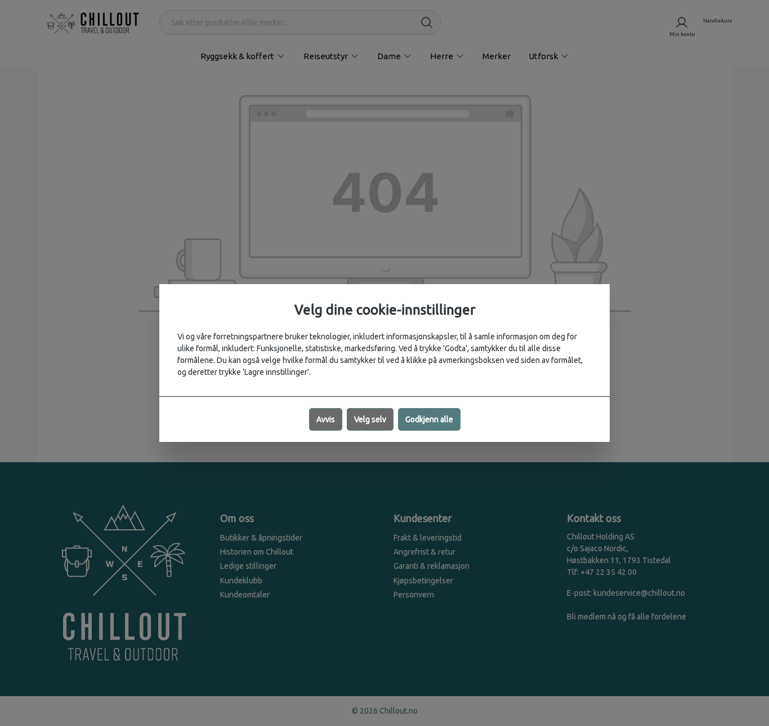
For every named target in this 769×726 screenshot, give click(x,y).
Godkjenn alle (429, 419)
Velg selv (370, 419)
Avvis (325, 419)
